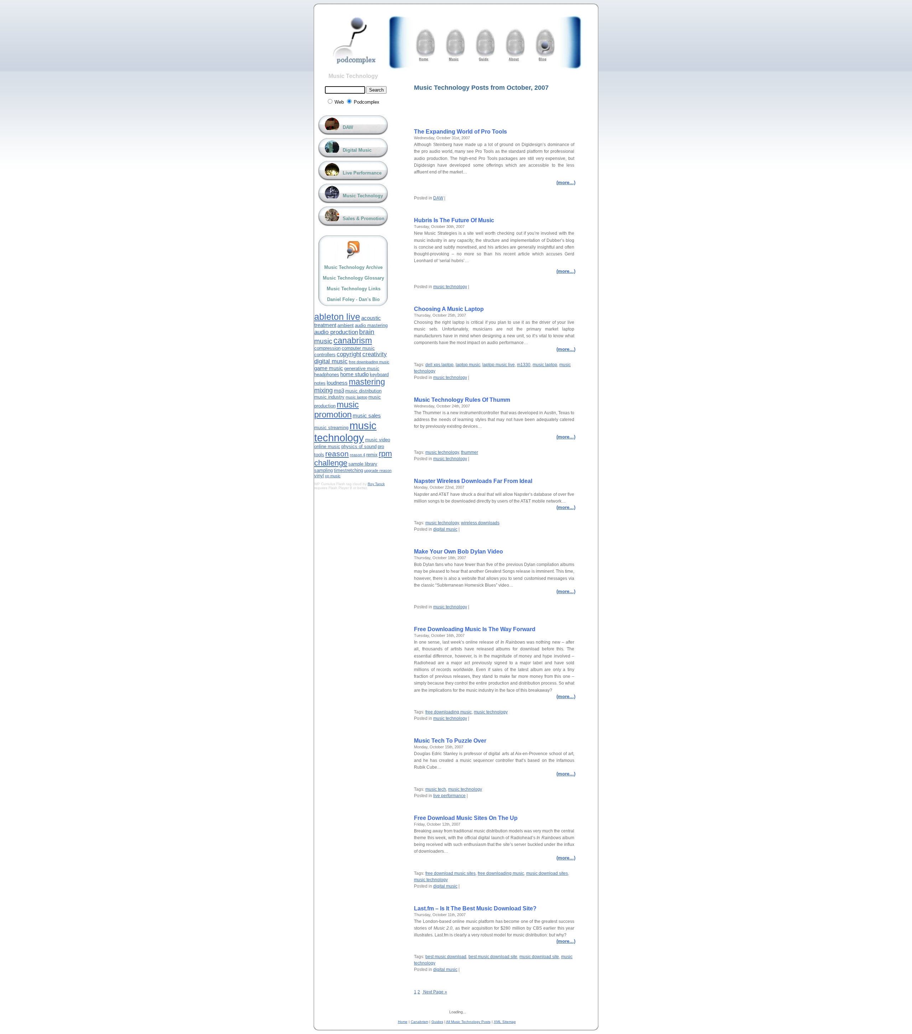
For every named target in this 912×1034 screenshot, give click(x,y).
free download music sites (450, 873)
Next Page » (434, 991)
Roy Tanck (376, 484)
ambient (345, 325)
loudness (337, 383)
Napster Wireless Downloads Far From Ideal (473, 481)
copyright (349, 354)
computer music (358, 348)
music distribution (363, 391)
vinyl (319, 475)
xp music (333, 476)
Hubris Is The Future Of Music (454, 220)
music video (377, 439)
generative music (361, 368)
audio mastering (371, 325)
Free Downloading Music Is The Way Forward (474, 629)
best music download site (492, 956)
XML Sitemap (505, 1022)
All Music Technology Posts (468, 1022)
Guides (437, 1022)
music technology (450, 286)
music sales (367, 415)
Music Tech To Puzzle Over (450, 741)
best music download (445, 956)
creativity (374, 354)
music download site (539, 956)
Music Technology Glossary (353, 278)
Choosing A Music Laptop (449, 309)
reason (337, 454)
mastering (367, 381)
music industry (329, 397)
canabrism (352, 340)
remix (372, 454)
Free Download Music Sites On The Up (466, 818)
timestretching (348, 470)
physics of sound (359, 446)
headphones (326, 374)
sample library (362, 464)
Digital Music (357, 150)
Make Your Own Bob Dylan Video (458, 552)
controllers (325, 354)
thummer (469, 452)
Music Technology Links (353, 288)
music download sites (547, 873)
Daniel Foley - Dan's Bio (353, 299)
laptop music (468, 364)
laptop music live (498, 364)
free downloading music (448, 712)
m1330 (523, 364)
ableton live (337, 317)
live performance (449, 795)
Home (403, 1022)
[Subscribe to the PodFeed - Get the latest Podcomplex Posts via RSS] (353, 249)
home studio (354, 374)
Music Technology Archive (353, 267)
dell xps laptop (439, 364)
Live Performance (362, 173)
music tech (435, 789)
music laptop (545, 364)
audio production (336, 332)
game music (328, 368)
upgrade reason (378, 470)
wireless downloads (480, 522)
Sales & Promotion (363, 218)
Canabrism (419, 1022)
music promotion (336, 409)
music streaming (331, 427)
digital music (445, 529)
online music (327, 446)
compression (327, 348)
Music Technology (353, 76)
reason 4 (357, 455)
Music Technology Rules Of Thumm (462, 400)
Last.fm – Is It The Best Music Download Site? (475, 908)
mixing (323, 390)
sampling (323, 470)
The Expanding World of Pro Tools (460, 132)
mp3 (339, 391)
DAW (438, 198)
